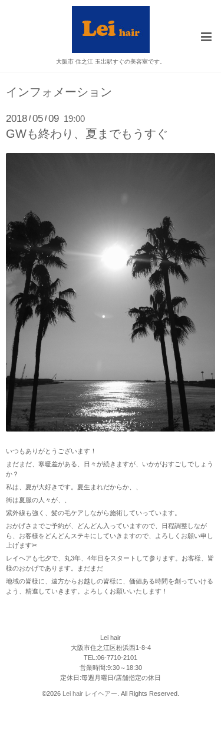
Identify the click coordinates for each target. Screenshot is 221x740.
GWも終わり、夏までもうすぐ (87, 133)
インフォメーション (59, 92)
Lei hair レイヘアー (89, 693)
